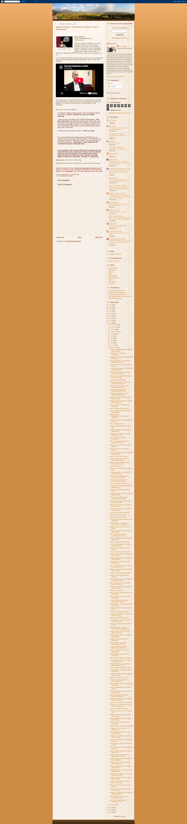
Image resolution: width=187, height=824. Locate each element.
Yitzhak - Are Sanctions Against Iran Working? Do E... (121, 614)
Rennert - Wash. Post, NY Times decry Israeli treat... (119, 631)
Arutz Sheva (112, 269)
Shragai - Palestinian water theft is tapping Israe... (120, 715)
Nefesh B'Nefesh (114, 261)
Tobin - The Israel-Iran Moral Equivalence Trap (118, 800)
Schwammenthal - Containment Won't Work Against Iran (121, 699)
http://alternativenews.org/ (117, 290)
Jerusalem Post (113, 277)
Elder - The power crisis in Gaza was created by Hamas (121, 566)
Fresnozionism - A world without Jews (121, 726)
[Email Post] (77, 174)
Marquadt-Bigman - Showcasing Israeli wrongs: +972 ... (119, 664)
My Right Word (113, 202)
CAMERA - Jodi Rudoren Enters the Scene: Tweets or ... (121, 705)
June (112, 338)
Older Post (98, 237)
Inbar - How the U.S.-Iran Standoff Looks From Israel (120, 583)
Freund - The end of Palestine (119, 708)
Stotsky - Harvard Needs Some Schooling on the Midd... (119, 755)
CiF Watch (112, 141)
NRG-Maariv (112, 281)
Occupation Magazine (115, 298)
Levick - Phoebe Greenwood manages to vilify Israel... (118, 647)
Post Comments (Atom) (73, 241)
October (112, 329)
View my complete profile (116, 76)
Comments (112, 86)
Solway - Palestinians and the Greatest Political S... (119, 695)
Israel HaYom (113, 275)
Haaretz (111, 271)
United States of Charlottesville (118, 149)
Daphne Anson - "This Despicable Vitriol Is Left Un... (120, 762)
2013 (110, 320)
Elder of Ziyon (113, 159)
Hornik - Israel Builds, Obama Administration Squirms (119, 497)
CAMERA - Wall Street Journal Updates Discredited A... (119, 394)
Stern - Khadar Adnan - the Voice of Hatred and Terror (120, 544)
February (113, 347)
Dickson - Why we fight (117, 590)
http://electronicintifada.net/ (117, 292)
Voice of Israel (113, 268)
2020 (110, 305)
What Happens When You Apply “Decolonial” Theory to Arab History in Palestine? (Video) (120, 163)
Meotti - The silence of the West (119, 541)
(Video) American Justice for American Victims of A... (118, 480)
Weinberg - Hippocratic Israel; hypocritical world (119, 680)
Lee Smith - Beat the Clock (118, 514)
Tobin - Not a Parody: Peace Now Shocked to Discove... (120, 372)
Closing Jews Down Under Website (119, 189)
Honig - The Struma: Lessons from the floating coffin (120, 501)
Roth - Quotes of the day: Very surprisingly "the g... (119, 797)
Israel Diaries (113, 178)
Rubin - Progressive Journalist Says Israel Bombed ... (121, 759)
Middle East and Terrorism (117, 193)
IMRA (110, 273)
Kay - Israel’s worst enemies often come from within (120, 376)
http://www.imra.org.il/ (115, 254)
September (113, 331)
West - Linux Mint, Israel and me (119, 408)
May (111, 340)
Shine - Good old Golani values (119, 617)
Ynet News (112, 283)
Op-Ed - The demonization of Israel (120, 573)
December (113, 325)
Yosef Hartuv (64, 174)
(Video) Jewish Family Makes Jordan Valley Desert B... (121, 401)
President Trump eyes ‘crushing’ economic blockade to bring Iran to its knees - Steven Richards (120, 196)
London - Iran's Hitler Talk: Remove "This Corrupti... (120, 736)
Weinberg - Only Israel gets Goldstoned (118, 728)
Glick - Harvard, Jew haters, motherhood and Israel (118, 643)
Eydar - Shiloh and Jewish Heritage (120, 667)
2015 (110, 316)
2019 (110, 307)
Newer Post (60, 237)
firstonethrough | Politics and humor (120, 168)
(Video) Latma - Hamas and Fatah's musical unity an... (120, 660)
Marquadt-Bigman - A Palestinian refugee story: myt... (120, 361)
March (112, 345)
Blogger (123, 816)
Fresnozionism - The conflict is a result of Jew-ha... (120, 620)
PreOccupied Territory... (116, 216)
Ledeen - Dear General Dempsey (120, 512)
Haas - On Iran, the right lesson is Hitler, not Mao (120, 789)
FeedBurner (123, 38)
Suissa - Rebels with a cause (118, 677)
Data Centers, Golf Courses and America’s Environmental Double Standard (118, 172)
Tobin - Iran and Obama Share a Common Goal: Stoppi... (119, 476)
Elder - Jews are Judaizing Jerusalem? (118, 438)
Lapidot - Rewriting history (118, 379)
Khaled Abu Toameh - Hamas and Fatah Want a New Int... (120, 382)
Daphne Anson (113, 153)
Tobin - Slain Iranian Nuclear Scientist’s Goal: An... (118, 535)
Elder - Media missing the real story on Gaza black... (121, 732)
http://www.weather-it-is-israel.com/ (119, 113)
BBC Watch (112, 126)
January (113, 804)
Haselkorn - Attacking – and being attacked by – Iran (120, 434)
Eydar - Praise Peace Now (118, 516)
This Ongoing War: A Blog (117, 239)
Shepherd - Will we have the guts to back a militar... (120, 778)
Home (80, 237)
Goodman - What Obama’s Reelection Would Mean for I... (121, 793)
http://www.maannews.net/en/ (117, 294)
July (111, 336)
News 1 (111, 279)
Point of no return (114, 210)
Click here (59, 160)
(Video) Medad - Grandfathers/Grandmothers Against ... (119, 416)
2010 (110, 810)
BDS (61, 175)
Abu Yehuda (112, 120)
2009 (110, 812)
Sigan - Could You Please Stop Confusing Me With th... (119, 600)
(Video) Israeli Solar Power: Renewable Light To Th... (118, 390)
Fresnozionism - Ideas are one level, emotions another (121, 774)
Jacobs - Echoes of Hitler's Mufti (120, 551)
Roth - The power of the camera (119, 483)
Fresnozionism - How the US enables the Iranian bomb (121, 369)
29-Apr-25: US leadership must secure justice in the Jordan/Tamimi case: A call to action (120, 242)
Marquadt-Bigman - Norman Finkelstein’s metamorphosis (119, 628)
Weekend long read (114, 143)
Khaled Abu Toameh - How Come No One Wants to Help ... (121, 579)
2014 (110, 318)
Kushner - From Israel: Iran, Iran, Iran (121, 702)
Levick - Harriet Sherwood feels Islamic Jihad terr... (119, 781)
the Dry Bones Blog (115, 231)
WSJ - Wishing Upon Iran (117, 423)
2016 (110, 314)
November (113, 327)
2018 (110, 309)
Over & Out (112, 155)
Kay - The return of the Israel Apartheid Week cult (118, 441)
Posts (111, 83)
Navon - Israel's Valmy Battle (119, 456)
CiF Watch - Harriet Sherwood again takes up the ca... (121, 587)
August (112, 334)
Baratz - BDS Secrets (116, 466)
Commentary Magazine (116, 147)
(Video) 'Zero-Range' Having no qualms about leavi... (119, 459)
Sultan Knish (113, 223)
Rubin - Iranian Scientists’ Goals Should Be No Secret (119, 463)
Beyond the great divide (116, 133)
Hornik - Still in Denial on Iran (118, 611)
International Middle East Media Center (120, 296)
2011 (110, 807)
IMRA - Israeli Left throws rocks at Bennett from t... (120, 505)
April (111, 343)
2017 (110, 311)
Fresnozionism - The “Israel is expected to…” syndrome (119, 523)
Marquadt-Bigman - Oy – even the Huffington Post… (120, 472)
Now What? (112, 121)
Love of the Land (72, 7)
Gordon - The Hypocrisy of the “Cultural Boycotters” (119, 386)
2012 (110, 323)
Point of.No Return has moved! (118, 211)
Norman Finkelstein (68, 175)
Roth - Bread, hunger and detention (120, 657)
